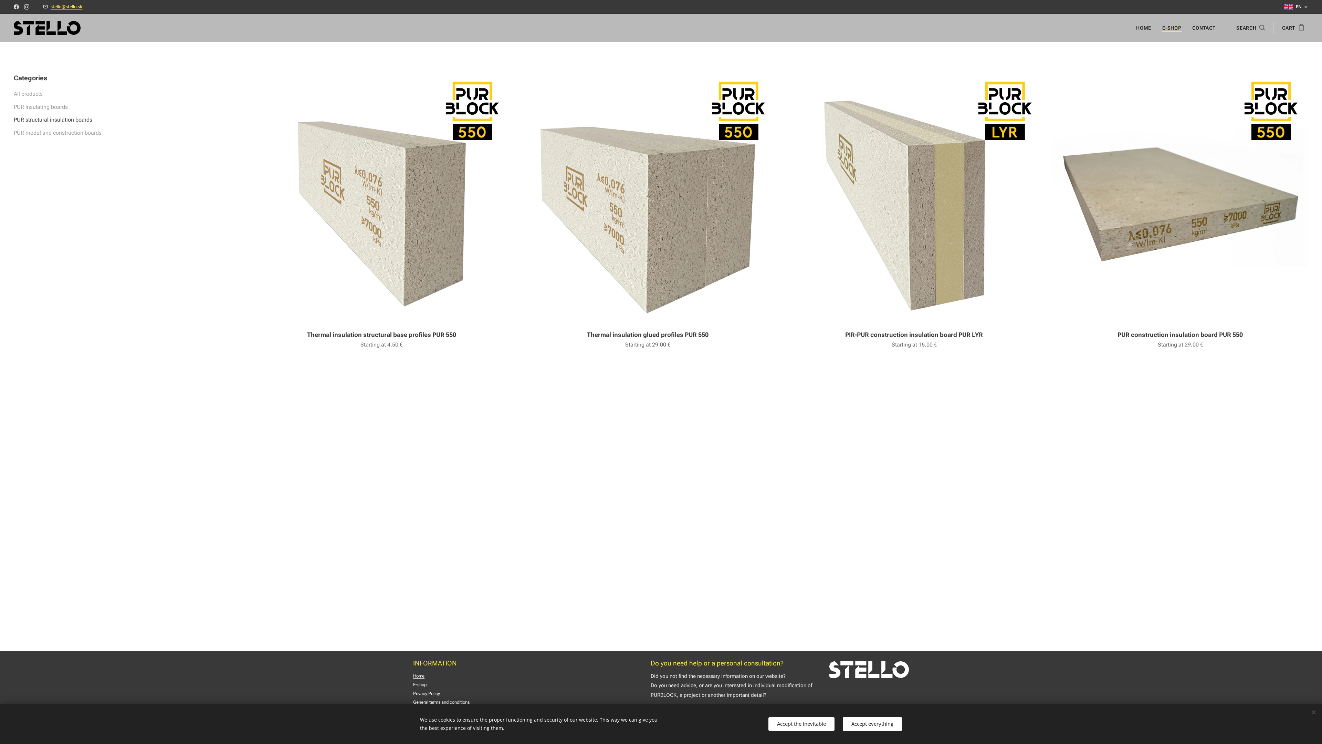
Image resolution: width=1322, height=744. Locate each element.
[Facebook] (16, 7)
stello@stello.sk (66, 6)
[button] (1250, 28)
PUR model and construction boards (58, 133)
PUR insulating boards (41, 107)
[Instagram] (26, 7)
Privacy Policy (426, 693)
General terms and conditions (441, 702)
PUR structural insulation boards (53, 119)
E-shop (420, 684)
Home (418, 676)
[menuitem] (1145, 28)
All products (28, 94)
